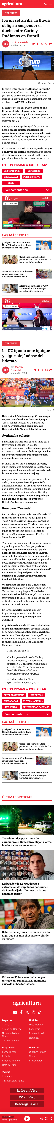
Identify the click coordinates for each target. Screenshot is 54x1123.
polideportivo (31, 176)
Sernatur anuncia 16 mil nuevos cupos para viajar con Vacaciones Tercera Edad (18, 274)
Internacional (36, 1033)
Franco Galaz (22, 42)
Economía (34, 1028)
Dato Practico (36, 1024)
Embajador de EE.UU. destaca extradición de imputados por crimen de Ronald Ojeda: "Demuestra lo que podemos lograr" (25, 889)
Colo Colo (7, 1024)
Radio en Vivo (27, 1090)
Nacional (34, 1037)
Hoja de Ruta (9, 1064)
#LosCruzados (35, 660)
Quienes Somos (37, 1051)
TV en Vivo (27, 1097)
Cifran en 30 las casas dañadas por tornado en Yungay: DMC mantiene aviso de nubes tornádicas (24, 980)
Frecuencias (35, 1060)
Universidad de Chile (10, 1035)
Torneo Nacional (11, 1040)
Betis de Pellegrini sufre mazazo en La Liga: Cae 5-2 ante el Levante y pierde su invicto (26, 935)
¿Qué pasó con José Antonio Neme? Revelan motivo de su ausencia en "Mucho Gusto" (16, 245)
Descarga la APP (27, 1104)
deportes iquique (14, 695)
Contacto (34, 1056)
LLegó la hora (9, 1051)
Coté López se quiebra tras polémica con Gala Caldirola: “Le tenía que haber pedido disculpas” (35, 259)
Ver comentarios (16, 190)
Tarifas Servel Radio (13, 1080)
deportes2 (34, 170)
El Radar (6, 1056)
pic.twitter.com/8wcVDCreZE (23, 673)
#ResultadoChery (27, 670)
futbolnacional (33, 701)
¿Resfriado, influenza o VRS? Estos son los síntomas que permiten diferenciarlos (33, 288)
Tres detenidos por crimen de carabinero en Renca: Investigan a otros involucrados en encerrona (27, 842)
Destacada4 (11, 176)
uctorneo (11, 707)
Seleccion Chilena (12, 1028)
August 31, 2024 (30, 682)
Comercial (7, 1076)
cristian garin (12, 170)
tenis (11, 182)
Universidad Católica (36, 707)
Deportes (11, 13)
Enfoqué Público (11, 1060)
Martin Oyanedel (17, 368)
